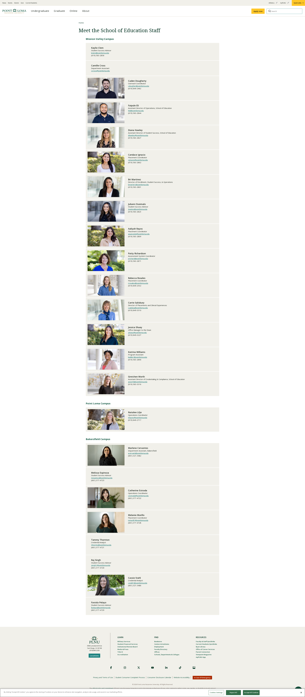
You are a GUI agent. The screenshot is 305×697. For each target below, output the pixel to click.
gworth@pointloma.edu (137, 382)
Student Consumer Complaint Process (130, 677)
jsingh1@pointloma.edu (100, 565)
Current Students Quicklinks (206, 644)
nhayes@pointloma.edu (137, 417)
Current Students (31, 3)
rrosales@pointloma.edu (138, 283)
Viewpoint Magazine (203, 654)
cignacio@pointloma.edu (138, 160)
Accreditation (122, 654)
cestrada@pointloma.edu (138, 495)
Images (194, 667)
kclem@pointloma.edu (100, 53)
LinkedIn (166, 667)
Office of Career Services (205, 649)
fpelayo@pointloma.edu (100, 607)
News (4, 3)
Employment (159, 647)
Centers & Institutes (161, 644)
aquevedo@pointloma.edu (139, 234)
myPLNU (283, 4)
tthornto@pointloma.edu (101, 545)
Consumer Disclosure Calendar (159, 677)
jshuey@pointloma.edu (137, 332)
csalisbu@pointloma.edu (138, 308)
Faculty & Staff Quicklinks (205, 641)
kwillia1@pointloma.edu (137, 357)
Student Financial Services (127, 644)
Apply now (258, 11)
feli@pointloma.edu (136, 110)
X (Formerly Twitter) (138, 667)
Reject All (233, 692)
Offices (157, 652)
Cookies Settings (216, 692)
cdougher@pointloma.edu (138, 86)
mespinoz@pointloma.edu (101, 478)
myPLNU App (201, 657)
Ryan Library (200, 647)
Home (81, 23)
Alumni (16, 3)
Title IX (120, 652)
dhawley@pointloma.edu (138, 135)
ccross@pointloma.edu (100, 71)
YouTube (152, 667)
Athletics (272, 4)
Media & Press (122, 649)
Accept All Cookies (251, 692)
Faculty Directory (160, 649)
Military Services (123, 641)
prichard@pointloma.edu (138, 258)
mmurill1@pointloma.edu (138, 520)
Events (10, 3)
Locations (94, 655)
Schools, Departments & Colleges (166, 654)
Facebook (111, 667)
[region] (152, 693)
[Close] (301, 692)
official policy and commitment (102, 688)
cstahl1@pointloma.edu (137, 583)
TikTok (180, 667)
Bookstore (158, 641)
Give (22, 3)
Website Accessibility (182, 677)
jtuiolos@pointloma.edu (137, 209)
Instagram (125, 667)
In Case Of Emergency (202, 678)
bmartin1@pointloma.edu (138, 184)
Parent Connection (203, 652)
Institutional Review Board (127, 647)
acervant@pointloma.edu (138, 453)
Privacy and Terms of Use (103, 677)
